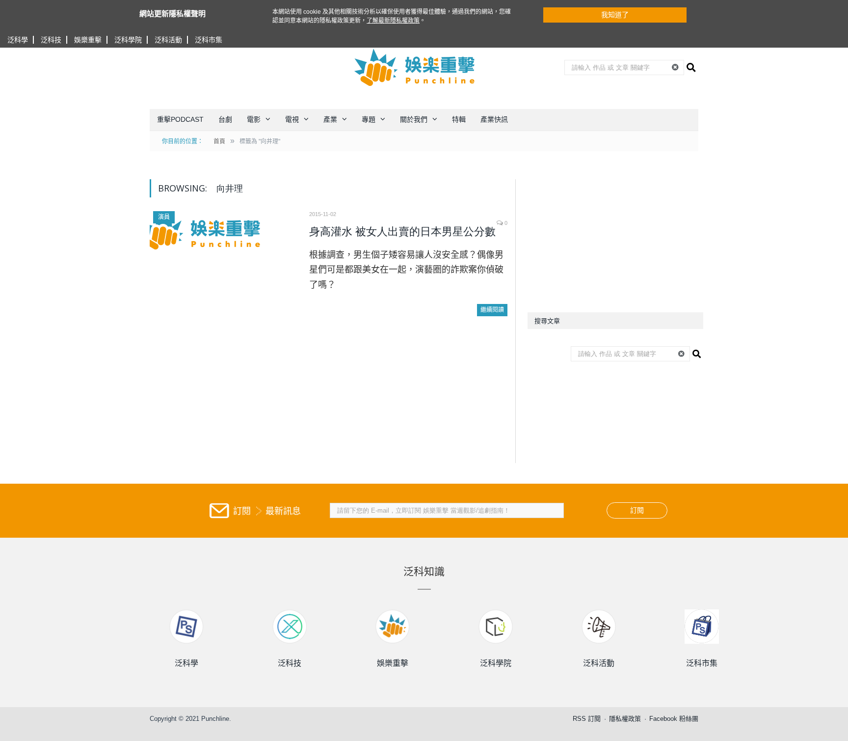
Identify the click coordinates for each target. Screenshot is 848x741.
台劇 (225, 119)
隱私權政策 (625, 718)
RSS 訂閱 (587, 718)
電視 (292, 119)
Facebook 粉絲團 (673, 718)
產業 (330, 119)
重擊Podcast (180, 119)
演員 (164, 217)
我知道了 (615, 15)
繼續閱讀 (492, 309)
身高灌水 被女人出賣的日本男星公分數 (402, 231)
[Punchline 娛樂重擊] (415, 67)
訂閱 (637, 510)
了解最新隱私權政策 (393, 20)
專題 (368, 119)
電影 (254, 119)
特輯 (459, 119)
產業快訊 (494, 119)
